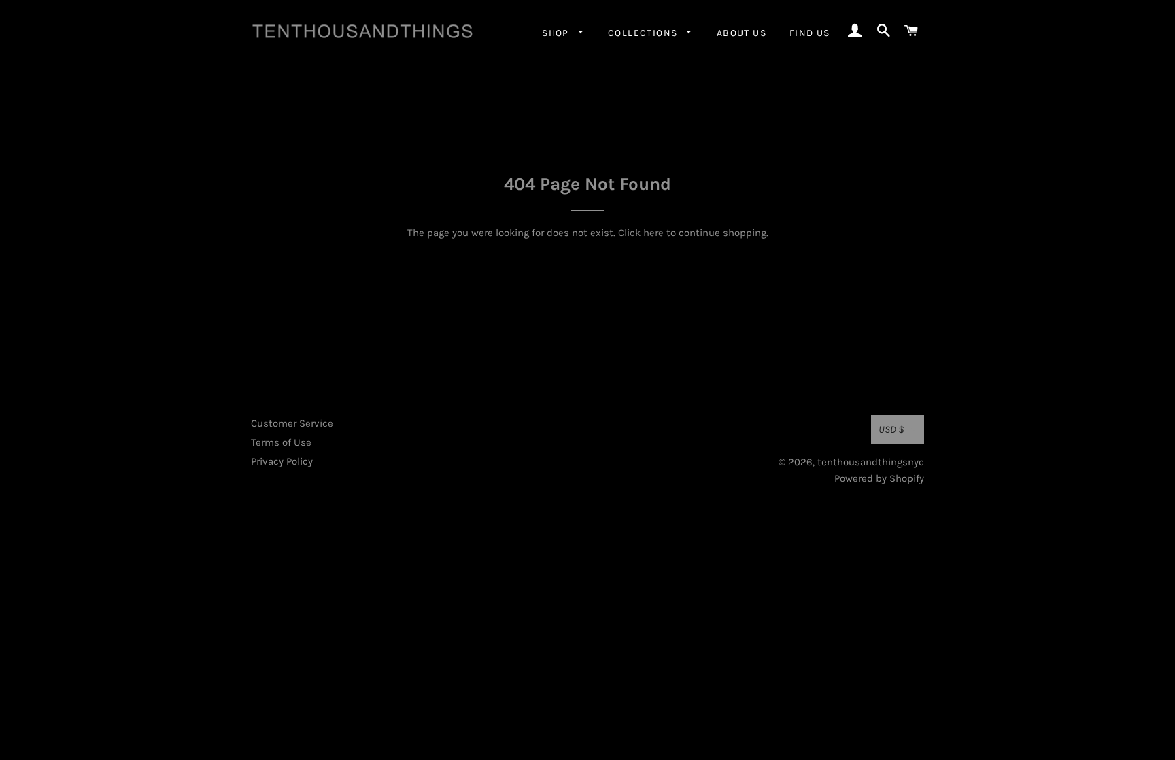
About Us (741, 33)
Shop (557, 33)
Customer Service (292, 423)
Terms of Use (281, 442)
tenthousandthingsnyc (870, 462)
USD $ (891, 429)
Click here (641, 233)
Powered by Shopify (879, 478)
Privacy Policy (282, 461)
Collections (644, 33)
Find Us (809, 33)
